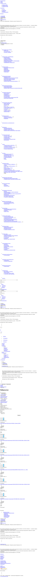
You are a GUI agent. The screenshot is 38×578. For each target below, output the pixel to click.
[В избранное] (2, 418)
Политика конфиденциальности (5, 563)
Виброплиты (6, 514)
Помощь (1, 559)
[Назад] (5, 347)
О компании (2, 555)
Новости (3, 9)
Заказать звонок (3, 17)
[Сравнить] (2, 419)
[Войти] (0, 328)
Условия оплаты (4, 4)
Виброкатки (6, 513)
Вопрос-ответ (2, 566)
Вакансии (3, 11)
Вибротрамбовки (7, 515)
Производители (2, 567)
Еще (5, 173)
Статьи (1, 565)
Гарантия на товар (5, 6)
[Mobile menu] (1, 299)
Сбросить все (5, 398)
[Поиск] (1, 327)
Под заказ (2, 426)
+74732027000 (2, 519)
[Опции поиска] (1, 280)
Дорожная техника (6, 512)
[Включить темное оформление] (1, 41)
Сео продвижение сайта (4, 576)
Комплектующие (6, 516)
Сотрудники (4, 10)
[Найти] (3, 282)
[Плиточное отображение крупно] (0, 416)
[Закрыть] (1, 332)
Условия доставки (5, 5)
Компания (2, 554)
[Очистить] (17, 279)
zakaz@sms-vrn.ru (3, 19)
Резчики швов (6, 517)
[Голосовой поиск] (1, 282)
